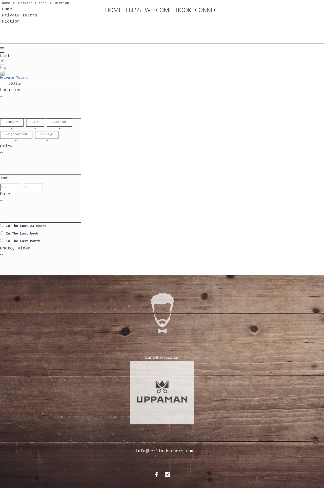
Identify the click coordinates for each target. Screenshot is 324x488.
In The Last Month (23, 241)
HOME (113, 10)
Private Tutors (14, 78)
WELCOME (158, 10)
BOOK (183, 10)
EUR (4, 178)
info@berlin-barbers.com (164, 451)
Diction (15, 84)
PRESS (133, 10)
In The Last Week (22, 233)
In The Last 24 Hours (26, 226)
